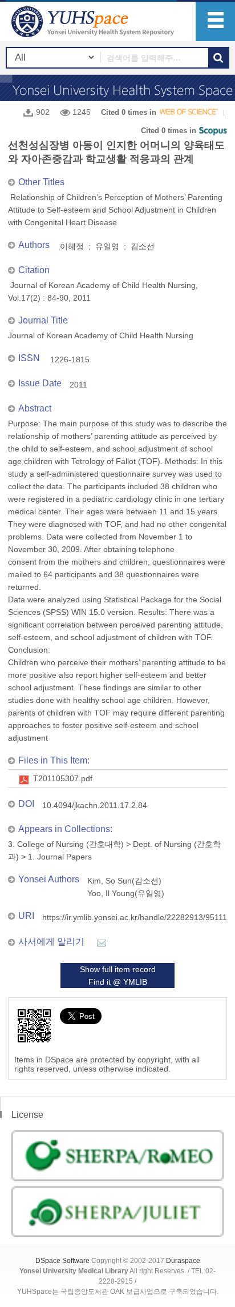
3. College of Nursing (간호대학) (66, 844)
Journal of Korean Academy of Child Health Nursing (100, 335)
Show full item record (118, 969)
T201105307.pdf (62, 778)
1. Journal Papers (60, 856)
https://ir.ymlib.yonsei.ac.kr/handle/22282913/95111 (134, 917)
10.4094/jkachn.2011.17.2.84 (94, 805)
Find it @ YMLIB (117, 981)
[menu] (215, 21)
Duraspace (183, 1261)
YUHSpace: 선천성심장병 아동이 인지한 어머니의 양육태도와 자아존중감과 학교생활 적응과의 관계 (94, 21)
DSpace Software (62, 1261)
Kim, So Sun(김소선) (124, 880)
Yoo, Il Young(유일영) (125, 893)
